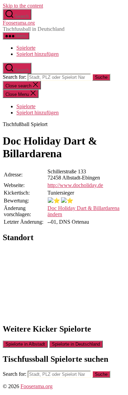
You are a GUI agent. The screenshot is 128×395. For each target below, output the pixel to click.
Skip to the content (23, 6)
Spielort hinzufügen (37, 54)
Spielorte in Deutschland (76, 344)
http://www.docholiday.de (75, 185)
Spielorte (25, 48)
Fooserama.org (19, 23)
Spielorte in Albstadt (25, 344)
